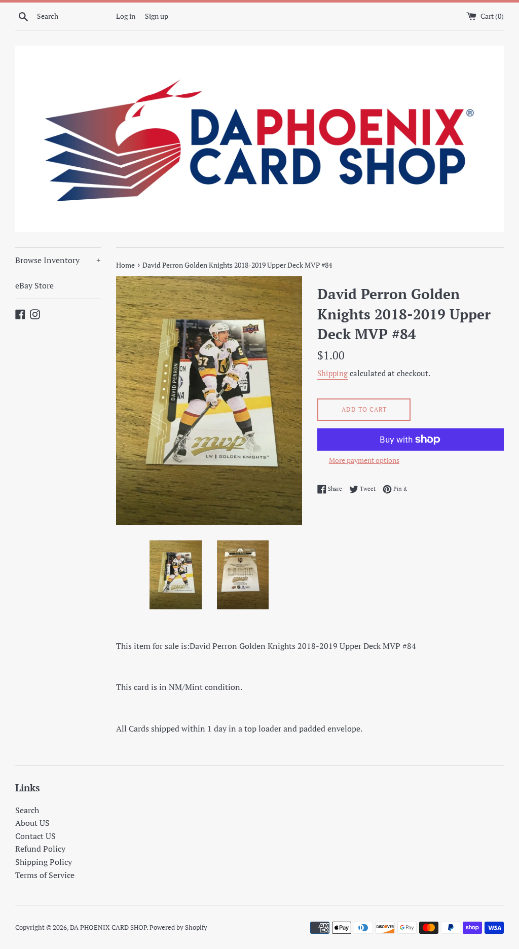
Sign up (156, 16)
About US (32, 822)
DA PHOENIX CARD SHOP (108, 927)
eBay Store (34, 285)
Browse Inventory (58, 260)
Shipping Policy (43, 861)
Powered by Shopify (178, 927)
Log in (125, 16)
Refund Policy (40, 848)
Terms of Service (45, 875)
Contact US (35, 836)
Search (27, 810)
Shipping (332, 373)
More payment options (364, 460)
